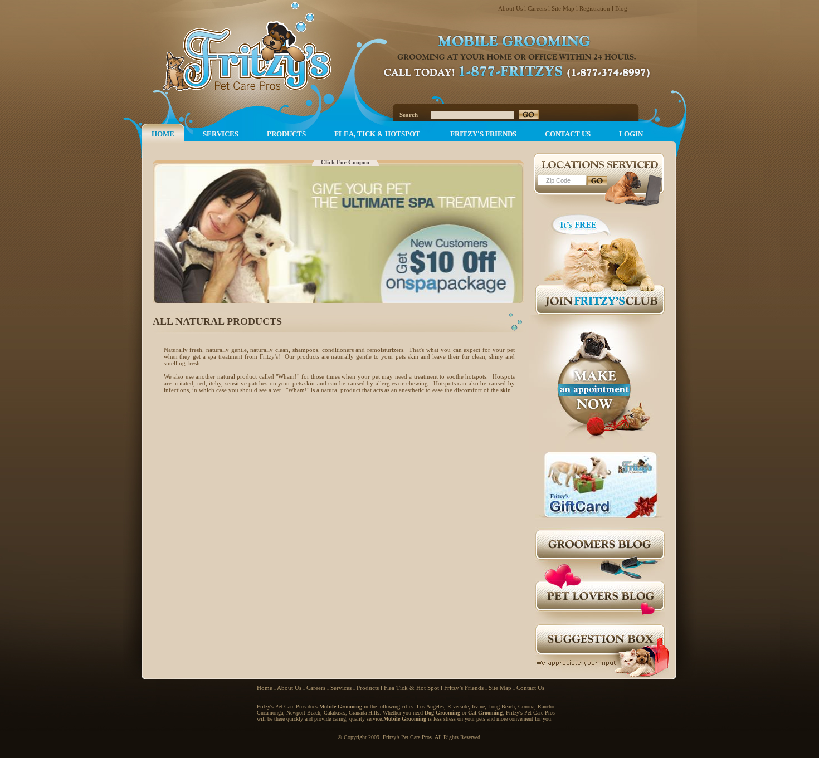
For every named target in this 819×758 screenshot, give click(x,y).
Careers (537, 8)
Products (368, 687)
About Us (510, 8)
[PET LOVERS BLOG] (600, 622)
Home (264, 687)
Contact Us (530, 687)
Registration (594, 8)
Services (341, 687)
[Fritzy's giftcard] (600, 515)
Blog (621, 8)
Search (408, 114)
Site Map (563, 8)
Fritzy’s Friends (464, 687)
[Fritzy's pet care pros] (264, 48)
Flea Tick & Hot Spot (411, 687)
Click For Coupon (345, 162)
